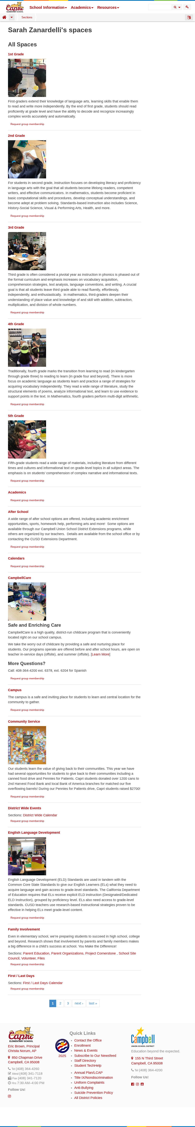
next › (79, 1003)
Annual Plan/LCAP (88, 1073)
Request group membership (27, 124)
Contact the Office (88, 1040)
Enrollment (82, 1045)
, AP (22, 1051)
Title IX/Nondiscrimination (93, 1077)
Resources (107, 7)
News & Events (86, 1050)
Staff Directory (85, 1061)
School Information (47, 7)
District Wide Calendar (40, 815)
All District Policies (88, 1098)
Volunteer (28, 958)
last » (93, 1003)
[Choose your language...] (189, 17)
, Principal (24, 1046)
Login (187, 7)
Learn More (100, 654)
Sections (27, 17)
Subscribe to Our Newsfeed (95, 1056)
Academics (81, 7)
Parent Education (36, 953)
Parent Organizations (67, 953)
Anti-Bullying (83, 1088)
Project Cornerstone (101, 953)
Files (41, 958)
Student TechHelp (87, 1065)
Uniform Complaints (89, 1082)
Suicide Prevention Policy (93, 1093)
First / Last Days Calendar (43, 983)
